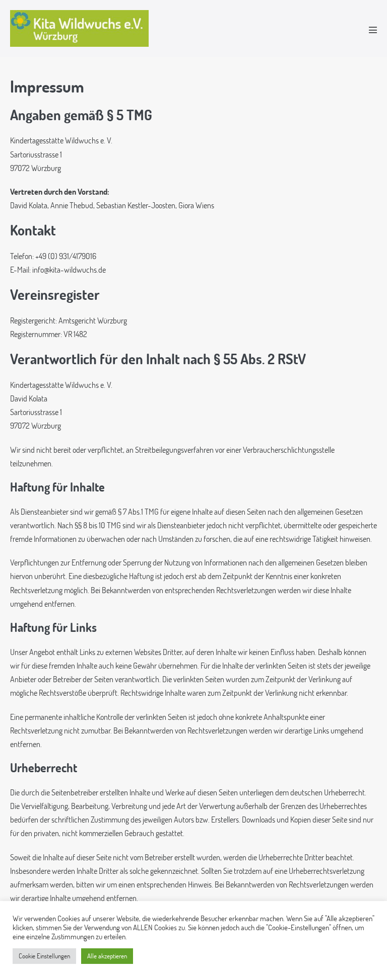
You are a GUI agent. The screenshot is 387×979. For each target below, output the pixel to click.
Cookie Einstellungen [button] (44, 955)
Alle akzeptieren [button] (107, 955)
